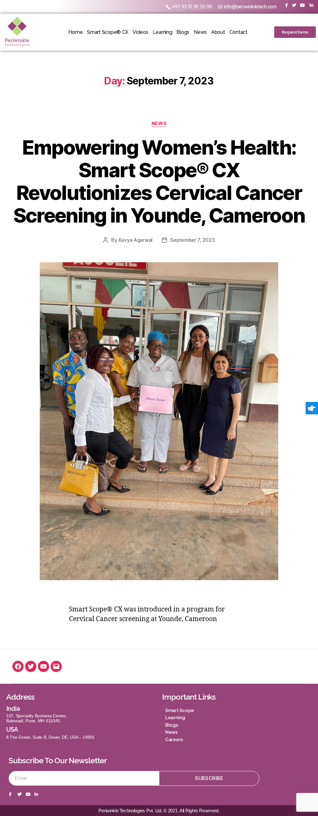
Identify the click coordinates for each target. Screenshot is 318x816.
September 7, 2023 (192, 240)
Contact (238, 32)
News (200, 32)
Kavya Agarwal (136, 240)
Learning (162, 32)
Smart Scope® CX (107, 32)
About (218, 32)
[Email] (56, 666)
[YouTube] (43, 666)
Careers (174, 739)
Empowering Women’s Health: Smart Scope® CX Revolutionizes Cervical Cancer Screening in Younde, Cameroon (159, 181)
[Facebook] (18, 666)
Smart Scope (179, 710)
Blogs (182, 32)
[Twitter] (30, 666)
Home (75, 32)
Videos (140, 32)
